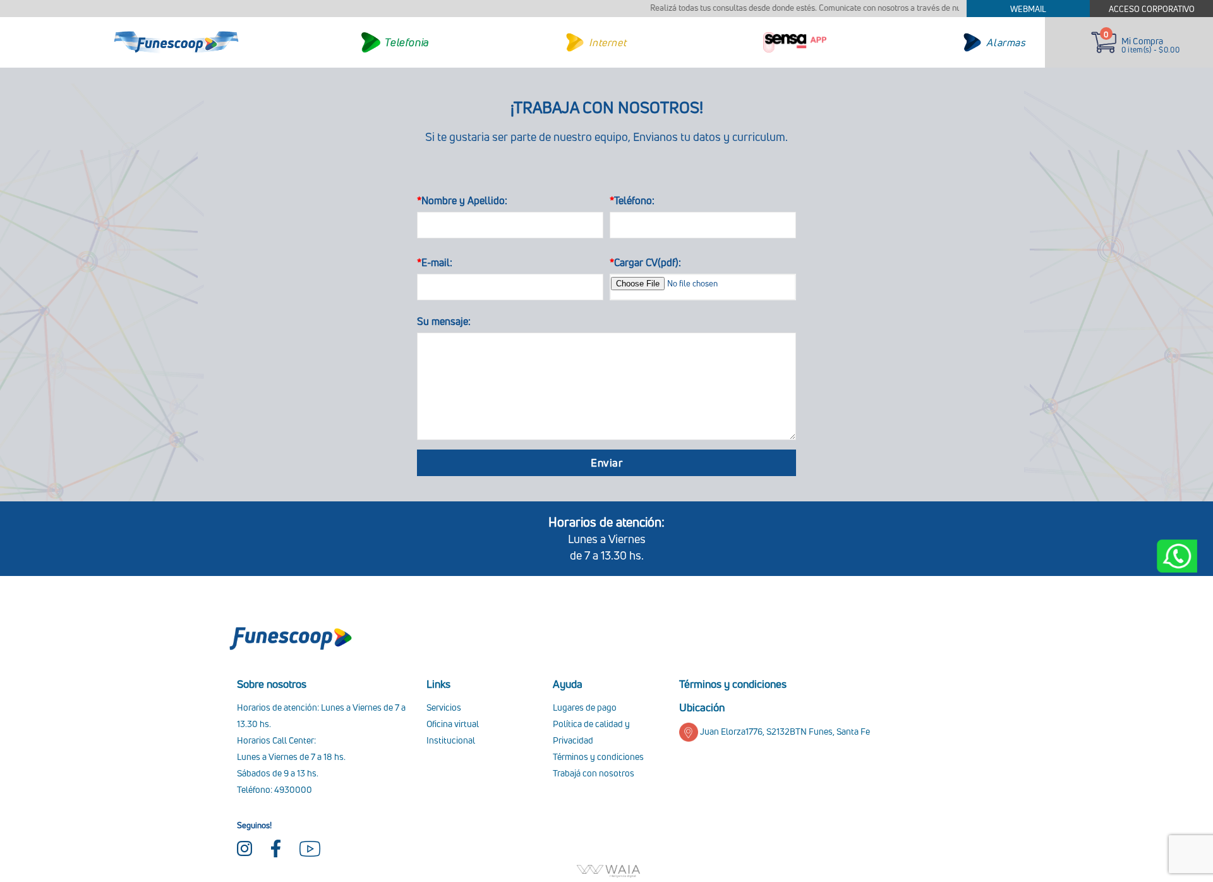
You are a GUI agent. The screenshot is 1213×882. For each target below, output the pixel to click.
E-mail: (434, 262)
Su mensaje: (444, 321)
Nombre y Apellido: (462, 200)
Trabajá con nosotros (593, 773)
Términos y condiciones (598, 756)
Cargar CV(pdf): (645, 262)
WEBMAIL (1028, 9)
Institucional (450, 740)
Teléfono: (632, 200)
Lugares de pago (585, 707)
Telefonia (406, 42)
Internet (607, 42)
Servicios (443, 707)
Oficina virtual (452, 724)
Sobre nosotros (271, 684)
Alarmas (1005, 42)
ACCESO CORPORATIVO (1152, 9)
